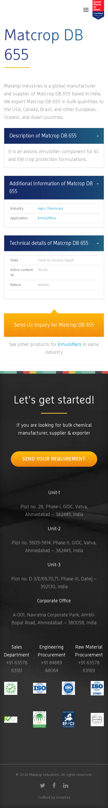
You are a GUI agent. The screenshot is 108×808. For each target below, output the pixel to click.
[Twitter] (42, 785)
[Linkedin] (65, 785)
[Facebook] (54, 785)
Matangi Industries (44, 775)
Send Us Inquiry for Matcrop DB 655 (54, 325)
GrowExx (63, 797)
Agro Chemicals (50, 208)
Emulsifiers (47, 218)
